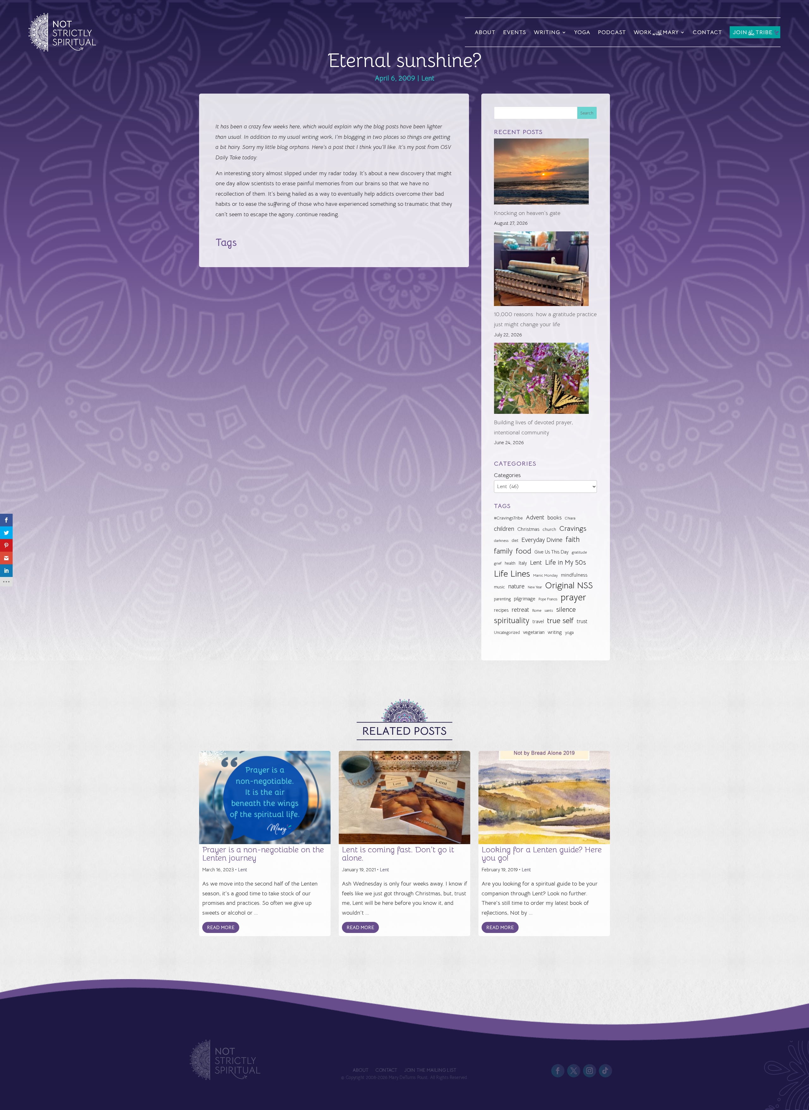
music (499, 587)
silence (566, 609)
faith (573, 539)
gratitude (579, 552)
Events (514, 32)
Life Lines (512, 574)
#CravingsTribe (508, 518)
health (510, 563)
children (504, 528)
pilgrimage (524, 599)
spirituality (511, 620)
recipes (501, 610)
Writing (547, 32)
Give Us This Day (551, 552)
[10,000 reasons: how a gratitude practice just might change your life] (541, 270)
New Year (535, 587)
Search (586, 113)
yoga (569, 632)
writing (555, 632)
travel (538, 621)
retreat (520, 610)
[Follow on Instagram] (589, 1070)
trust (582, 621)
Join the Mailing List (430, 1070)
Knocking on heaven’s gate (527, 213)
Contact (707, 32)
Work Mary (656, 33)
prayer (573, 597)
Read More (220, 927)
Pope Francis (547, 599)
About (485, 32)
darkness (501, 540)
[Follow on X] (573, 1070)
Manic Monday (545, 575)
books (554, 517)
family (503, 551)
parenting (502, 599)
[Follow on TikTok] (605, 1070)
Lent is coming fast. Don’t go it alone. (398, 853)
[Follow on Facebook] (557, 1070)
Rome (536, 610)
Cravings (572, 528)
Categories (507, 475)
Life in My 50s (565, 562)
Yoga (582, 32)
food (523, 551)
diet (515, 540)
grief (498, 563)
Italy (523, 563)
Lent (428, 78)
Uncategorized (507, 632)
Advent (535, 517)
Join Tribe (753, 32)
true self (560, 620)
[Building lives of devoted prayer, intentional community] (541, 380)
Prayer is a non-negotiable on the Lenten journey (263, 853)
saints (548, 610)
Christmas (528, 529)
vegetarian (533, 632)
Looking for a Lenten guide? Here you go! (542, 853)
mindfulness (574, 575)
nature (516, 586)
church (549, 529)
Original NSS (569, 585)
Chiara (570, 518)
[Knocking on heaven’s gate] (541, 173)
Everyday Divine (542, 539)
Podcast (612, 32)
